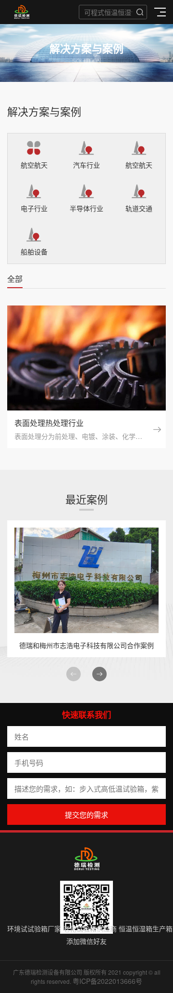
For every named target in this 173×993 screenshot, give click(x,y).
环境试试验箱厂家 (34, 928)
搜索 (140, 12)
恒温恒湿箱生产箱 (146, 928)
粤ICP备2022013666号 (107, 981)
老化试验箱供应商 (90, 928)
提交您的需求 (86, 814)
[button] (99, 674)
